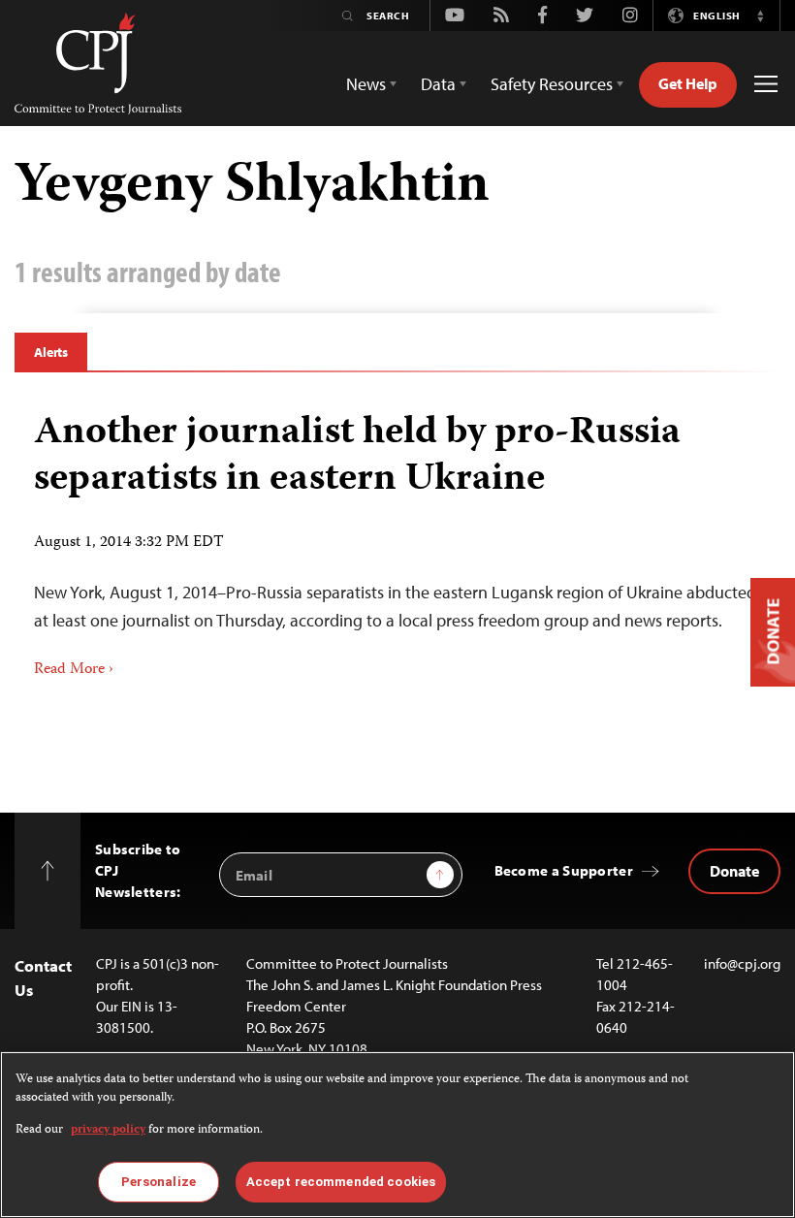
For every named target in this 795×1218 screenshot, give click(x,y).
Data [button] (438, 84)
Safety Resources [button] (552, 84)
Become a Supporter (563, 870)
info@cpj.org (742, 963)
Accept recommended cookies (340, 1181)
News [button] (366, 84)
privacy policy (108, 1130)
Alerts (51, 352)
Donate (734, 871)
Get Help (687, 83)
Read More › (73, 670)
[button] (760, 15)
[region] (397, 1134)
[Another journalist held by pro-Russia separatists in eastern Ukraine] (397, 538)
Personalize (158, 1181)
